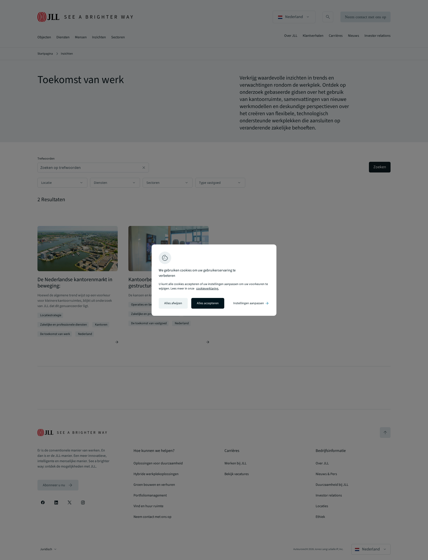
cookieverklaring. (207, 288)
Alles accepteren (208, 303)
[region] (214, 280)
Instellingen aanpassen (251, 303)
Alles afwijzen (173, 303)
